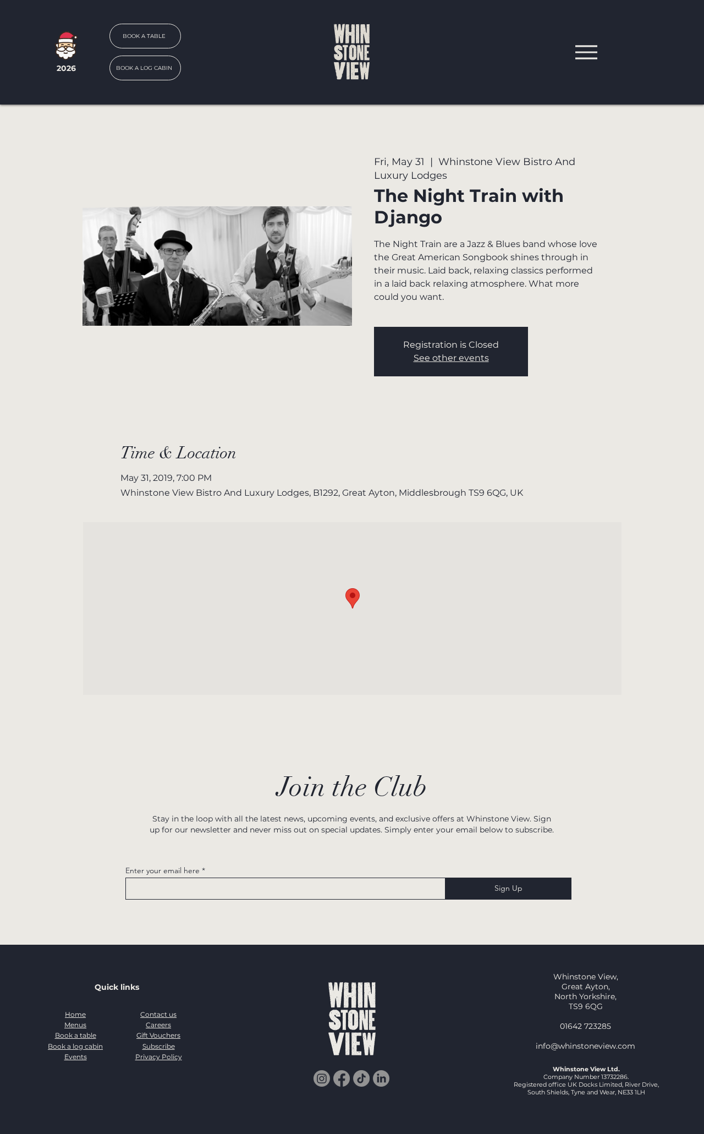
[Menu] (586, 52)
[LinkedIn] (381, 1078)
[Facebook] (341, 1078)
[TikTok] (361, 1078)
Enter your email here (162, 870)
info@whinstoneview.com (585, 1046)
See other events (451, 358)
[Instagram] (322, 1078)
